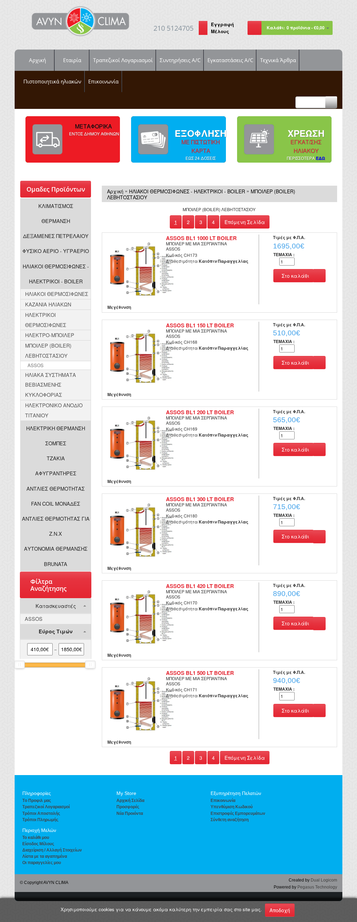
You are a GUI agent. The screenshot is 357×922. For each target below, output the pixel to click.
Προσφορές (127, 806)
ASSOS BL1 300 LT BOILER (200, 499)
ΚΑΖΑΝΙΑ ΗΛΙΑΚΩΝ (48, 304)
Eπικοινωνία (223, 800)
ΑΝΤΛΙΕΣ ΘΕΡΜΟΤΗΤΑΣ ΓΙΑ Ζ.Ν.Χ (56, 526)
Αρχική (37, 60)
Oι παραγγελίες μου (41, 862)
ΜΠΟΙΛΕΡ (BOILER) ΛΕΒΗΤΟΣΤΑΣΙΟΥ (48, 350)
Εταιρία (72, 60)
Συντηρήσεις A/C (180, 60)
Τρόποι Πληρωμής (40, 819)
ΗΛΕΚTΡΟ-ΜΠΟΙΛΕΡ (49, 335)
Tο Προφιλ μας (36, 800)
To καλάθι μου (35, 837)
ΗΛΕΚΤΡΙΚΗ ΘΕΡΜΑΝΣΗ (55, 428)
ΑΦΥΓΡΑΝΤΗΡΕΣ (55, 473)
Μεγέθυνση (119, 307)
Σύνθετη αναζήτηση (230, 819)
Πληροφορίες (36, 793)
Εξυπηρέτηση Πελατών (236, 793)
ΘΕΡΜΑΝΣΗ (55, 220)
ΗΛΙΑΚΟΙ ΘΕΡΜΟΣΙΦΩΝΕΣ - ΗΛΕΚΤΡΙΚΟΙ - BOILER (56, 273)
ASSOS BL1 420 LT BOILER (200, 586)
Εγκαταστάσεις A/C (230, 60)
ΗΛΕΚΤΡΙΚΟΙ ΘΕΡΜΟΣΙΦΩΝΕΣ (45, 319)
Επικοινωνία (103, 81)
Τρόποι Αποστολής (41, 813)
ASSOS (36, 365)
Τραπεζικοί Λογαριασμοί (123, 60)
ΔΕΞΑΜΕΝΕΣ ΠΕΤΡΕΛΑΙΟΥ (56, 235)
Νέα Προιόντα (129, 813)
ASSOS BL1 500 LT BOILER (200, 673)
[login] (203, 29)
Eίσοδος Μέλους (38, 843)
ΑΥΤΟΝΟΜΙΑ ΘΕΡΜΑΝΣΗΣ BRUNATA (56, 556)
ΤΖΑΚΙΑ (56, 458)
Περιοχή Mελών (39, 830)
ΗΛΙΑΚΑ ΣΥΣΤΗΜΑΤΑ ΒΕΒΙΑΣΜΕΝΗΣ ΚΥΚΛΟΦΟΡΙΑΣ (50, 385)
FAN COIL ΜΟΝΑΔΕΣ (55, 503)
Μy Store (126, 793)
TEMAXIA (284, 255)
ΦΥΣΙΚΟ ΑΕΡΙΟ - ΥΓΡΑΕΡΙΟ (55, 250)
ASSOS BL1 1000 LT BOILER (201, 238)
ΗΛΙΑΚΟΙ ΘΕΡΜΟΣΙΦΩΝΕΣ (56, 293)
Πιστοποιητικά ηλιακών (52, 81)
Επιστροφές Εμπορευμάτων (238, 813)
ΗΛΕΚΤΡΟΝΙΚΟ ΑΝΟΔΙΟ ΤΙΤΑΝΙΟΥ (54, 410)
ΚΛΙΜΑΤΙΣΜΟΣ (55, 205)
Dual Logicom (324, 880)
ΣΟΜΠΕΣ (55, 443)
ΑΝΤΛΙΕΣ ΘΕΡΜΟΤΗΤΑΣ (55, 488)
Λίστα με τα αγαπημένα (44, 856)
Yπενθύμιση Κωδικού (232, 806)
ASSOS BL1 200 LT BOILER (200, 412)
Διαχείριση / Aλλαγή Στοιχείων (52, 850)
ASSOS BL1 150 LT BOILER (200, 325)
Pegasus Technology (317, 887)
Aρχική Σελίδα (130, 800)
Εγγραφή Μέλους (222, 28)
